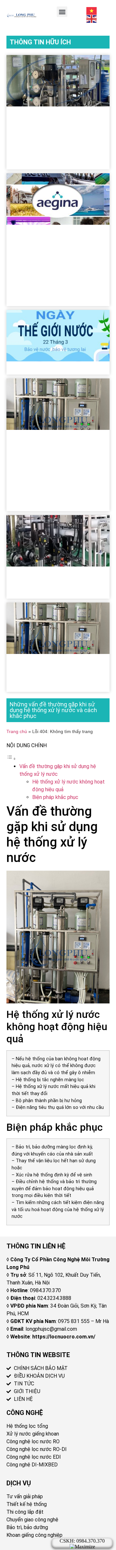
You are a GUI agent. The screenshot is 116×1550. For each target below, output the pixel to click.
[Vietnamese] (91, 10)
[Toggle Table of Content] (11, 759)
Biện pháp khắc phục (55, 797)
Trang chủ (16, 731)
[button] (62, 11)
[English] (91, 18)
